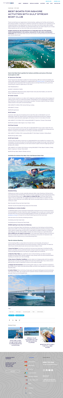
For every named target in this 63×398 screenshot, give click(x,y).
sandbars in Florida (12, 215)
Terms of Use (45, 376)
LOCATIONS (31, 357)
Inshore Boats (40, 311)
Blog (51, 3)
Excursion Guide (26, 311)
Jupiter (30, 393)
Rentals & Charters (34, 3)
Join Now (12, 371)
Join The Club (57, 3)
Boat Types (18, 311)
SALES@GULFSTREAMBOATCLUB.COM (50, 364)
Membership (25, 3)
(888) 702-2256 (48, 1)
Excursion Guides (20, 315)
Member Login (57, 1)
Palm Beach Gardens (33, 376)
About (20, 3)
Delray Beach (31, 365)
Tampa (29, 383)
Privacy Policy (46, 375)
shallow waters (40, 81)
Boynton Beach (31, 361)
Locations (42, 3)
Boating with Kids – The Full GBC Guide (47, 346)
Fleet (47, 3)
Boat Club (11, 311)
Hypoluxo (30, 369)
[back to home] (10, 3)
